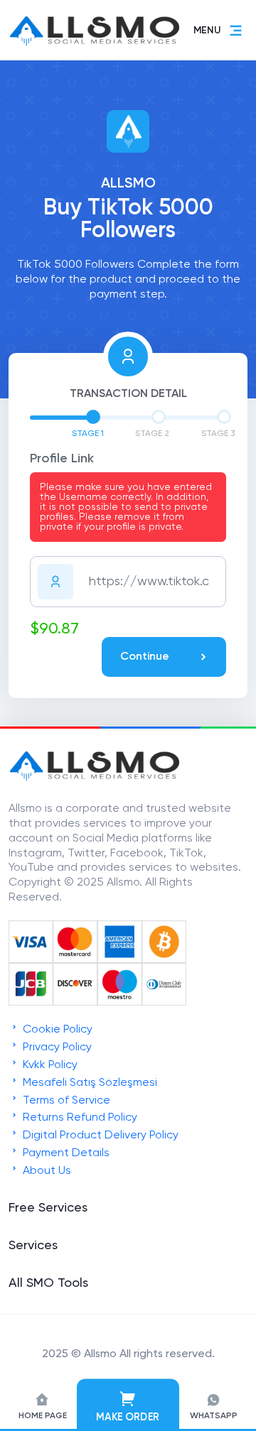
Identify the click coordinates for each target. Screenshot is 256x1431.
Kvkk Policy (49, 1065)
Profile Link (62, 458)
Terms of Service (65, 1100)
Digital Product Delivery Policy (99, 1135)
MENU (206, 31)
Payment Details (65, 1153)
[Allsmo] (94, 779)
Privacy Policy (56, 1047)
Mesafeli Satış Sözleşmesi (88, 1083)
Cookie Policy (56, 1029)
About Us (45, 1171)
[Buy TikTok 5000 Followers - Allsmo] (64, 30)
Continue (144, 657)
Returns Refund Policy (78, 1117)
